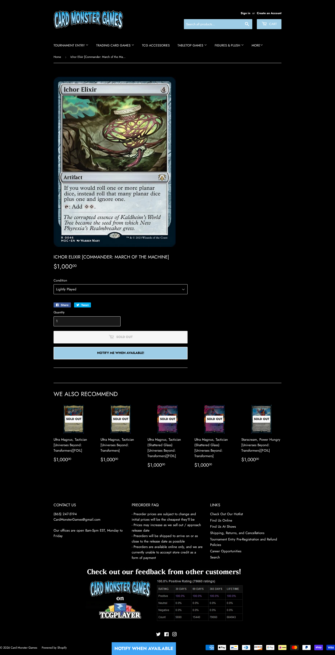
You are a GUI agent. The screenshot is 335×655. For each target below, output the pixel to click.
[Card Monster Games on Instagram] (174, 634)
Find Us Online (221, 520)
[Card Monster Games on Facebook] (166, 634)
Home (57, 57)
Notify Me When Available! (120, 353)
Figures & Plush (228, 45)
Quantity (59, 312)
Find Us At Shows (223, 526)
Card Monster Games (24, 647)
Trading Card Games (113, 45)
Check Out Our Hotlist (226, 514)
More (256, 45)
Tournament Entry (70, 45)
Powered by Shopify (54, 647)
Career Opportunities (225, 551)
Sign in (245, 13)
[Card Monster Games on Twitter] (158, 634)
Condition (60, 280)
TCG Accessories (156, 45)
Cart (272, 24)
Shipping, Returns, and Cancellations (237, 532)
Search (215, 557)
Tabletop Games (191, 45)
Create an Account (269, 13)
